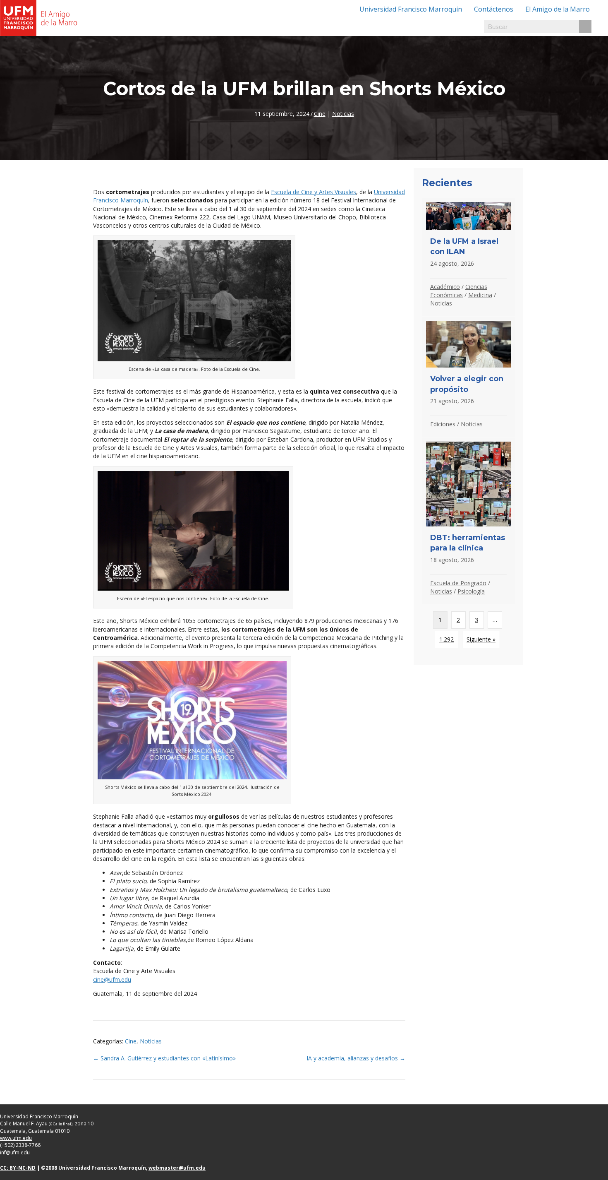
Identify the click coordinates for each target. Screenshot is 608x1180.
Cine (320, 114)
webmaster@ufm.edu (177, 1167)
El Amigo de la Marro (557, 9)
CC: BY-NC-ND (18, 1167)
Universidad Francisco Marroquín (410, 9)
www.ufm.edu (16, 1138)
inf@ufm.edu (15, 1152)
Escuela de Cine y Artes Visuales (313, 192)
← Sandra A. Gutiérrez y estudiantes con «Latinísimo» (164, 1058)
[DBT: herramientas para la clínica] (468, 520)
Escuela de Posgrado (458, 583)
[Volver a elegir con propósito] (468, 377)
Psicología (471, 591)
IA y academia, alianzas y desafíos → (355, 1058)
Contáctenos (493, 9)
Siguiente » (481, 639)
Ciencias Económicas (458, 291)
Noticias (343, 114)
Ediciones (442, 424)
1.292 (446, 639)
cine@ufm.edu (112, 979)
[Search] (585, 26)
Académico (445, 287)
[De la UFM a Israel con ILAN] (468, 257)
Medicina (480, 295)
